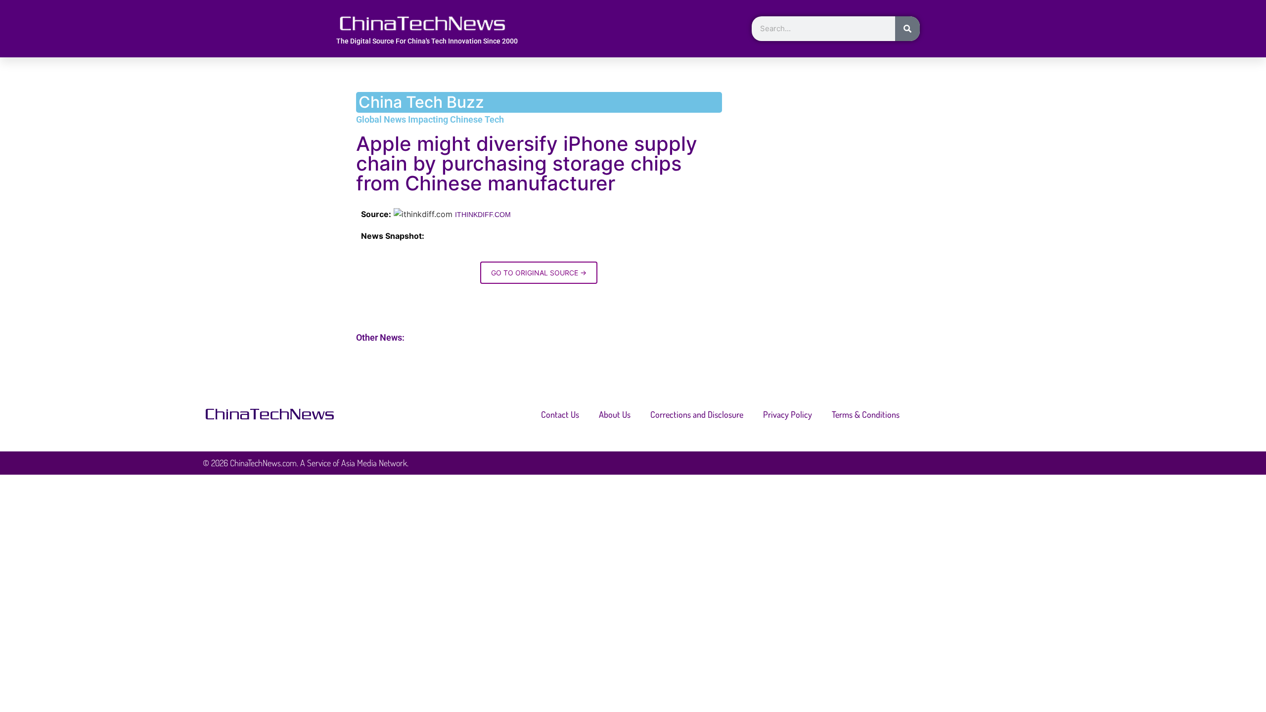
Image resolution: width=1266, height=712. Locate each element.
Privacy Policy (787, 414)
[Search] (907, 28)
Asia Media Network (374, 462)
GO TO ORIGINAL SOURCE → (539, 272)
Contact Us (560, 414)
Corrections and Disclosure (696, 414)
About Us (615, 414)
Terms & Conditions (866, 414)
